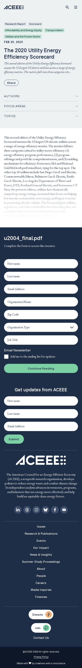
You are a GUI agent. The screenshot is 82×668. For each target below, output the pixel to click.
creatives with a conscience (50, 663)
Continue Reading (41, 368)
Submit (14, 439)
